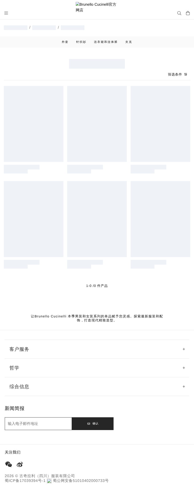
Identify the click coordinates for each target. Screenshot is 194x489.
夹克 (128, 42)
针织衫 (81, 42)
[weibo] (20, 464)
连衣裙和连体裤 (106, 42)
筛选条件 (175, 74)
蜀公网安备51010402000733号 (81, 481)
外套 (65, 42)
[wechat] (8, 464)
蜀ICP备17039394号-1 (25, 481)
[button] (6, 13)
